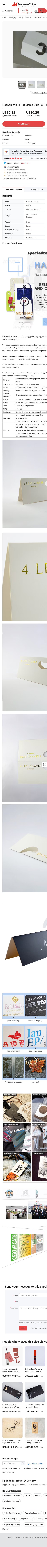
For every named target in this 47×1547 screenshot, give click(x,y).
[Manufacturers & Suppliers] (23, 4)
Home (4, 17)
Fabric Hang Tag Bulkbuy (34, 1524)
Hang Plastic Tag (26, 1519)
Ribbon (37, 1495)
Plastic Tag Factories (32, 1513)
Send (23, 1328)
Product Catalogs (36, 1463)
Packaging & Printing (16, 17)
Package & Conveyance (33, 17)
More (4, 1529)
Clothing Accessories (12, 1495)
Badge (27, 1495)
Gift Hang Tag (9, 1519)
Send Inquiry (23, 124)
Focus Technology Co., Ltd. (30, 1537)
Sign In (6, 178)
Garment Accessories (10, 1468)
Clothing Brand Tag (11, 1501)
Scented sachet (8, 1472)
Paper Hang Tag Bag (12, 1524)
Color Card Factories (12, 1513)
